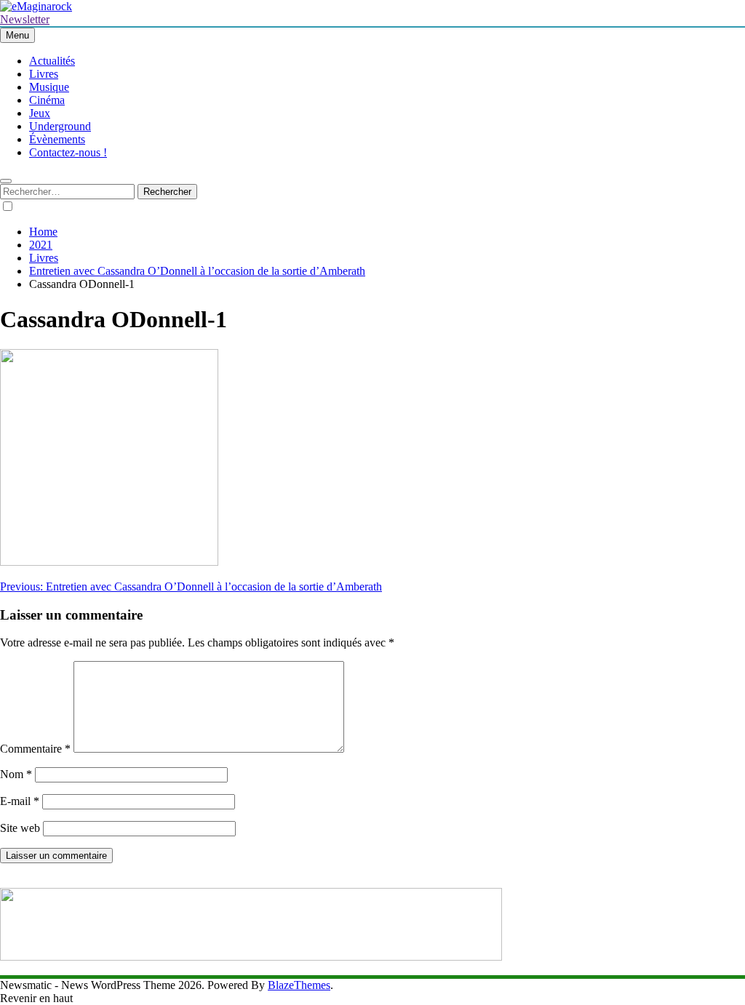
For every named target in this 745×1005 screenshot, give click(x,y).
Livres (43, 74)
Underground (60, 126)
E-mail (19, 801)
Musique (49, 87)
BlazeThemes (299, 985)
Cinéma (47, 100)
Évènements (57, 139)
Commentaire (35, 748)
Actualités (52, 61)
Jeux (39, 113)
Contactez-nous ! (68, 152)
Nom (16, 774)
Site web (20, 828)
